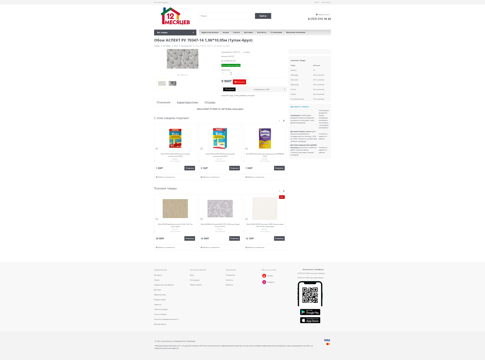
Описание (163, 102)
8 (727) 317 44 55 (304, 278)
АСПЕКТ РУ (236, 52)
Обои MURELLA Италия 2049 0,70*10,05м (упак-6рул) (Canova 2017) (220, 225)
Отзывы (210, 102)
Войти (316, 2)
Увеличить (184, 75)
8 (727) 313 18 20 (304, 273)
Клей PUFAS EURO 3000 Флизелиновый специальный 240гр (175, 155)
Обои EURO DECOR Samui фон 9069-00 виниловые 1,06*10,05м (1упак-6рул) (265, 225)
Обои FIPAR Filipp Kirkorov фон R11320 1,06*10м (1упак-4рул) (175, 225)
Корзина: (324, 14)
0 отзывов (246, 52)
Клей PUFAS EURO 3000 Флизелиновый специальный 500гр (220, 155)
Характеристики (187, 102)
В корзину (240, 82)
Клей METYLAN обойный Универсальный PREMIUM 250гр (265, 155)
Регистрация (326, 2)
